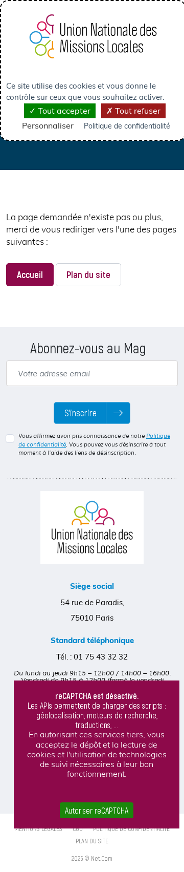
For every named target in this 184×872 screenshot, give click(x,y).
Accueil (30, 274)
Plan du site (88, 274)
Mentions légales (38, 828)
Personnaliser (48, 125)
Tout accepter (63, 110)
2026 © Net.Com (92, 858)
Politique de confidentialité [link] (127, 126)
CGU (78, 828)
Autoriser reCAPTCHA (96, 810)
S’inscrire (80, 412)
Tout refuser (136, 110)
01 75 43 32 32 (101, 657)
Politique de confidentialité (131, 828)
